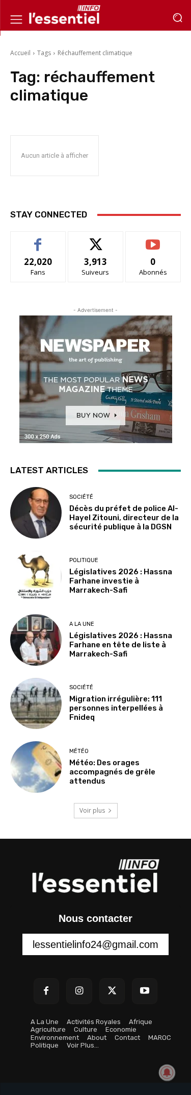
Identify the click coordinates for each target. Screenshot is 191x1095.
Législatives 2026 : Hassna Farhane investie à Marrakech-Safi (120, 581)
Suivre (95, 239)
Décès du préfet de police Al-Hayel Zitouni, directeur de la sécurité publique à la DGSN (124, 517)
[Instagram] (79, 991)
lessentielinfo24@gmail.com (95, 944)
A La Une (81, 624)
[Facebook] (46, 991)
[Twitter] (112, 991)
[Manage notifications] (167, 1072)
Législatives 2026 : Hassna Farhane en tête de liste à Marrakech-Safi (120, 645)
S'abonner (153, 239)
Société (81, 497)
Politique (83, 560)
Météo (79, 751)
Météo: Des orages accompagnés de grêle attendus (112, 772)
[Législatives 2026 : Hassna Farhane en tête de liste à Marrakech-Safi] (36, 640)
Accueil (20, 52)
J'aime (38, 239)
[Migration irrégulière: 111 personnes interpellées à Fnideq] (36, 703)
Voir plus (92, 810)
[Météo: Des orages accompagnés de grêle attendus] (36, 767)
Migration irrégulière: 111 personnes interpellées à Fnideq (116, 708)
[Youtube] (144, 991)
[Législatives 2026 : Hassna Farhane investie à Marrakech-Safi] (36, 576)
